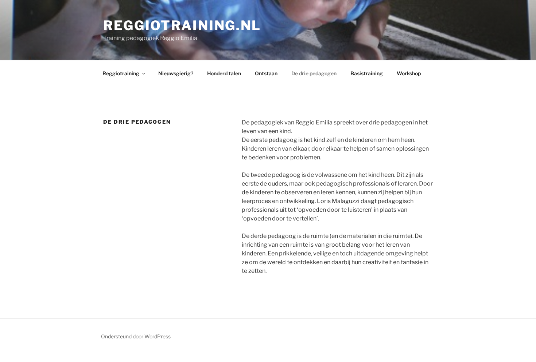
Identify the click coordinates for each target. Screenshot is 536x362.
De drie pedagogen (314, 73)
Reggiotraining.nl (182, 25)
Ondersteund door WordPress (136, 336)
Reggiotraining (120, 73)
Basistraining (366, 73)
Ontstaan (266, 73)
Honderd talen (224, 73)
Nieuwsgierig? (175, 73)
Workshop (409, 73)
